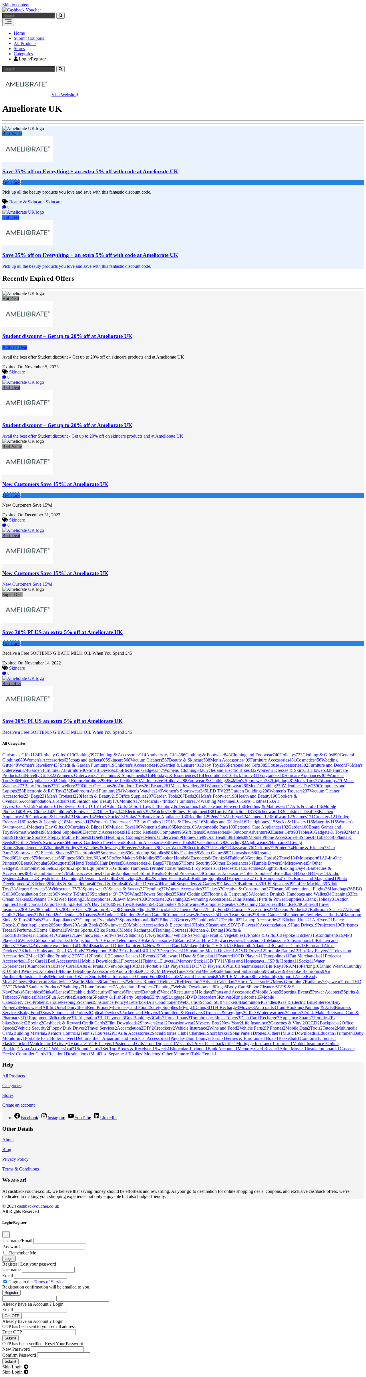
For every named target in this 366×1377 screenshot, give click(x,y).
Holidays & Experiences (177, 775)
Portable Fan (37, 1038)
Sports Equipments (93, 868)
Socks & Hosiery (294, 821)
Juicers (138, 945)
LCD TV (94, 806)
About (8, 1139)
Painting (164, 986)
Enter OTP (12, 1331)
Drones (260, 1033)
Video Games (213, 852)
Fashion (146, 904)
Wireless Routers (143, 981)
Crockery (325, 816)
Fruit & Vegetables (229, 935)
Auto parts (265, 1007)
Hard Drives (304, 924)
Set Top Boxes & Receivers (128, 1048)
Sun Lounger (200, 1038)
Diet (100, 837)
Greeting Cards (263, 857)
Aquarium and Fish (120, 1038)
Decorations (217, 775)
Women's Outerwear (78, 775)
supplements (31, 847)
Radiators (314, 981)
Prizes (199, 1043)
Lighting (283, 780)
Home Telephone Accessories (88, 971)
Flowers (322, 770)
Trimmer (345, 1033)
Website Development (194, 986)
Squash (165, 1043)
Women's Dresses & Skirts (283, 770)
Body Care (238, 986)
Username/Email (17, 1240)
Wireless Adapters (41, 971)
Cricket (22, 1043)
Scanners (87, 1002)
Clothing (85, 754)
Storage (85, 816)
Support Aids (293, 976)
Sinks (49, 992)
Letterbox (138, 1002)
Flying (187, 1007)
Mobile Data (297, 1028)
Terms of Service (49, 1281)
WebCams (189, 1002)
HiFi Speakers (278, 883)
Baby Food (31, 1012)
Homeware (194, 837)
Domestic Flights (136, 909)
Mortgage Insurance (255, 1043)
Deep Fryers (172, 950)
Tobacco (326, 837)
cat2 (72, 1048)
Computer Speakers (223, 904)
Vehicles (28, 997)
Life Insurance (256, 1022)
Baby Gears (78, 909)
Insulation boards (323, 1048)
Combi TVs (52, 909)
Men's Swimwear (49, 842)
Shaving (130, 878)
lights (273, 868)
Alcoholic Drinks (269, 894)
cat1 (163, 1022)
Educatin (327, 1033)
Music (21, 986)
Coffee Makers (124, 857)
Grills (219, 1038)
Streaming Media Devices (211, 950)
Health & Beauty (99, 796)
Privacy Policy (15, 1159)
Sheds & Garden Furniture (87, 765)
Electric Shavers (57, 852)
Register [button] (9, 1264)
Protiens (41, 1002)
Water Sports (90, 976)
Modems (153, 1053)
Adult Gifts (120, 806)
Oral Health (219, 837)
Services (24, 1002)
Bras (27, 863)
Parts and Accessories (234, 992)
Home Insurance (99, 986)
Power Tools (182, 842)
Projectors (328, 924)
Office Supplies (135, 796)
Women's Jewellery (39, 765)
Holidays (291, 754)
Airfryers (322, 919)
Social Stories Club (170, 1033)
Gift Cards (32, 904)
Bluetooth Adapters (253, 945)
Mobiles (149, 857)
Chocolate (157, 899)
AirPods (78, 950)
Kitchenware (269, 811)
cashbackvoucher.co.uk (38, 1206)
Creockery (164, 1028)
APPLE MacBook (236, 976)
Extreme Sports (32, 837)
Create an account (18, 1105)
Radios (185, 940)
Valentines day (211, 842)
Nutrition (47, 806)
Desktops (263, 847)
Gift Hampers (269, 878)
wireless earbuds (326, 914)
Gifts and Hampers (132, 868)
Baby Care (67, 966)
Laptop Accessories (262, 919)
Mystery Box (209, 1022)
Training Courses (173, 930)
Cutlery (89, 857)
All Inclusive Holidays (163, 780)
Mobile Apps (268, 992)
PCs (231, 966)
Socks (306, 961)
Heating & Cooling (125, 837)
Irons (152, 1043)
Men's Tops (308, 780)
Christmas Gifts (20, 754)
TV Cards (183, 1043)
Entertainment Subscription (240, 971)
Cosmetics (308, 760)
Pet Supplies (261, 873)
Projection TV (88, 940)
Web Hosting (72, 899)
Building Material (30, 1033)
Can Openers (114, 981)
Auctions (85, 997)
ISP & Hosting (283, 961)
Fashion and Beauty (97, 801)
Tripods (200, 1048)
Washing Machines (221, 801)
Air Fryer (236, 816)
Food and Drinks (55, 940)
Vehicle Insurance (192, 1028)
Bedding (199, 816)
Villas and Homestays (246, 961)
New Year (232, 1022)
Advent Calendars (219, 981)
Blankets (112, 914)
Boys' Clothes (38, 811)
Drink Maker (316, 1012)
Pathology (72, 986)
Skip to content (15, 4)
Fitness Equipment (194, 811)
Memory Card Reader (258, 1048)
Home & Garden (84, 842)
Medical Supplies (64, 832)
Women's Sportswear (184, 790)
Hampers (28, 914)
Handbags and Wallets (309, 894)
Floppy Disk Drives (68, 1028)
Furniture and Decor (330, 765)
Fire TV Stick (219, 945)
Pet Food (49, 914)
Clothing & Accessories (121, 754)
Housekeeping (63, 1002)
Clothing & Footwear (208, 754)
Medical (153, 801)
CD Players (250, 955)
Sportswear (28, 852)
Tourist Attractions (234, 811)
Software (282, 816)
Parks (18, 992)
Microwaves (298, 863)
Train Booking (290, 1007)
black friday (245, 775)
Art (103, 857)
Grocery (185, 919)
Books (151, 847)
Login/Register (32, 58)
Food (306, 873)
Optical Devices (105, 1012)
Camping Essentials (99, 919)
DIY (148, 1028)
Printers (283, 847)
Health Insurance (119, 976)
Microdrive (62, 1017)
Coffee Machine (310, 883)
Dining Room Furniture (82, 780)
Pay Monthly (267, 976)
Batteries (26, 935)
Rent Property (100, 1007)
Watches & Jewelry (103, 847)
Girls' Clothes (257, 801)
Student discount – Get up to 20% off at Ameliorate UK (67, 336)
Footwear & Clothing (210, 780)
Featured (227, 955)
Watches (163, 811)
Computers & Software (180, 904)
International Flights (309, 888)
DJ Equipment (37, 1017)
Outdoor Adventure (252, 832)
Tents (349, 981)
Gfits (250, 1012)
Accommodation (39, 801)
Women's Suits (157, 827)
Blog (6, 1149)
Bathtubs (151, 992)
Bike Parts (108, 930)
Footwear (71, 806)
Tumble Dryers (269, 863)
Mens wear (31, 1007)
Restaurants (185, 992)
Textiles (136, 1053)
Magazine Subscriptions (292, 940)
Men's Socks (111, 816)
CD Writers (55, 1048)
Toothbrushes (203, 1017)
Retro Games (270, 914)
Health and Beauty (257, 796)
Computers (172, 832)
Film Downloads (123, 1022)
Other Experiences (234, 863)
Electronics (138, 811)
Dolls (84, 945)
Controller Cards (32, 1053)
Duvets (168, 961)
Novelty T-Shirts (74, 894)
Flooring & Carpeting (229, 894)
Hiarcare (79, 1043)
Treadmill (231, 919)
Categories (23, 53)
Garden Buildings (249, 790)
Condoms (309, 1038)
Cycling (236, 842)
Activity (61, 1043)
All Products (25, 43)
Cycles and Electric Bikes (229, 770)
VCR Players (101, 1043)
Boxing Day (294, 868)
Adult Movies (293, 1048)
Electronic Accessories (105, 832)
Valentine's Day (300, 785)
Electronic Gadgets (142, 770)
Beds (193, 796)
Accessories (219, 832)
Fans (26, 945)
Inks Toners (228, 1017)
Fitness (71, 857)
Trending (155, 888)
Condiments (330, 935)
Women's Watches (142, 790)
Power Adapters (327, 992)
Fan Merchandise (307, 955)
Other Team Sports (237, 914)
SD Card (170, 976)
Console (46, 935)
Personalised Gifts (247, 765)
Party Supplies (138, 997)
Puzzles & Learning (45, 821)
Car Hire (204, 940)
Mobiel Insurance (309, 1043)
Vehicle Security (33, 1028)
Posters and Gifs (130, 1043)
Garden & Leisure (181, 765)
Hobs (201, 924)
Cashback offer (221, 1043)
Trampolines (276, 955)
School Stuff (212, 1002)
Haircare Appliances (306, 775)
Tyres (320, 873)
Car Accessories (154, 1038)
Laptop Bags (105, 909)
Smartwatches (115, 852)
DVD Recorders (203, 997)
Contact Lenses (126, 955)
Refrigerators (189, 981)
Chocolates (166, 909)
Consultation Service (36, 894)
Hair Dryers (113, 863)
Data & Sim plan (200, 955)
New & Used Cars (166, 945)
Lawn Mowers (130, 899)
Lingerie (26, 857)
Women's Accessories (48, 760)
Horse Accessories (255, 981)
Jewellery (70, 785)
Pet (83, 1007)
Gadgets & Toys (331, 832)
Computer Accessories (225, 873)
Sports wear (96, 888)
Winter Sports (81, 930)
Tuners (183, 971)
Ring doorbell (247, 997)
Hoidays (205, 992)
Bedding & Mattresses (268, 806)
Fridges (74, 847)
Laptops (332, 780)
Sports (66, 868)
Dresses (208, 914)
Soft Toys (146, 806)
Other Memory (176, 1053)
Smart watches (31, 832)
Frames (118, 992)
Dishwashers (242, 852)
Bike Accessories (159, 940)
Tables (306, 832)
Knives (226, 997)
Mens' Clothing (265, 785)
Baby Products (41, 785)
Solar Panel (241, 1033)
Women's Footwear (227, 785)
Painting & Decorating (181, 806)
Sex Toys (125, 904)
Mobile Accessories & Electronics (161, 924)
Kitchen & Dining (209, 930)
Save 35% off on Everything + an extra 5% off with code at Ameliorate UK (90, 171)
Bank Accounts (223, 1048)
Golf (146, 878)
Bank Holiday (321, 899)
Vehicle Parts (252, 1028)
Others (275, 1033)
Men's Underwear (163, 837)
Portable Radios (281, 950)
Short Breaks (155, 873)
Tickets (232, 1002)
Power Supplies (160, 894)
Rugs (221, 986)
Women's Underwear (114, 821)
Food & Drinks (112, 883)
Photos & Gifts (263, 935)
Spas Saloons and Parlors (66, 1012)
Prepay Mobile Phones (71, 837)
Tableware (171, 955)
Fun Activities (62, 997)
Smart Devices (105, 770)
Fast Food (132, 950)
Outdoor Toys (135, 785)
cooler (20, 1022)
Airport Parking (60, 904)
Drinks (220, 857)
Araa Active (32, 1048)
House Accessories (287, 765)
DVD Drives (251, 950)
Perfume (26, 930)
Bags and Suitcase (47, 873)
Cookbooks (208, 919)
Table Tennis (204, 1053)
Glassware (241, 847)
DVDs (82, 955)
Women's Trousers (289, 790)
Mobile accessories (85, 873)
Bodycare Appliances (165, 816)
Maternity (325, 821)
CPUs (151, 950)
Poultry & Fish (109, 997)
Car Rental (247, 899)
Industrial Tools (35, 976)
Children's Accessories (138, 765)
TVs (28, 806)
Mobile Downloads (101, 961)
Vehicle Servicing (191, 935)
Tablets (238, 857)
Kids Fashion (184, 852)
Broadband (287, 873)
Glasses (229, 883)
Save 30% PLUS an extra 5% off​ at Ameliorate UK (62, 632)
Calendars (70, 914)
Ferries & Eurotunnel (246, 1038)
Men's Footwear (219, 796)
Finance (134, 992)
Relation (57, 1053)
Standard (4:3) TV (111, 894)
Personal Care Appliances (261, 827)
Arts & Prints (93, 966)
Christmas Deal (301, 811)
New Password (16, 1349)
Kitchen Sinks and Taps (45, 950)
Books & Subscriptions (73, 883)
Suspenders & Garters (198, 883)
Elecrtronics (87, 852)
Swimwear (117, 924)
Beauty (160, 785)
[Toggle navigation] (8, 22)
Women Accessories (186, 888)
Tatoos (330, 1028)
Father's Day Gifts (95, 904)
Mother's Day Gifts (49, 827)
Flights (174, 863)
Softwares (115, 935)
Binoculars (181, 1048)
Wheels (29, 940)
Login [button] (58, 1304)
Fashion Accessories (148, 842)
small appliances (62, 919)
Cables (309, 904)
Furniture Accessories (273, 760)
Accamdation (130, 1028)
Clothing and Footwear (255, 754)
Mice (35, 955)
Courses (103, 1033)
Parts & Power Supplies (282, 899)
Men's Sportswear (252, 780)
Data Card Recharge (259, 1017)
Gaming (178, 899)
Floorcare (131, 961)
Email (7, 1275)
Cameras (259, 816)
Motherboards (63, 976)
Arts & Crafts (307, 806)
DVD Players (245, 924)
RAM (293, 966)
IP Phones (275, 1028)
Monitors (130, 801)
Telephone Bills (104, 950)
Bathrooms (251, 883)
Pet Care (38, 961)
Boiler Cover (63, 1038)
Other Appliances (35, 924)
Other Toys (111, 811)
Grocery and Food (132, 1007)
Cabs (158, 1017)
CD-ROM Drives (159, 971)
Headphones (260, 821)
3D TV (216, 961)
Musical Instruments (199, 976)
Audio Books (129, 971)
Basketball (289, 1038)
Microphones (101, 899)
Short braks (218, 1033)
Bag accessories (231, 940)
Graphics (34, 992)
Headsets (230, 868)
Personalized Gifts (102, 878)
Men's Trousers (64, 796)
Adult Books (91, 924)
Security (101, 992)
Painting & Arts (320, 1007)
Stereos (325, 1002)
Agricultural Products (135, 986)
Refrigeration (86, 1017)
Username (11, 1269)
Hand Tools (87, 863)
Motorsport (309, 857)
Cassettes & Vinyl (287, 1022)
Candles (270, 1002)
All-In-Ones (54, 1007)
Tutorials (283, 1043)
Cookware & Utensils (52, 816)
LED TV (218, 790)
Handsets (290, 904)
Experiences (241, 878)
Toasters (92, 914)
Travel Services (102, 1028)
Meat (43, 997)
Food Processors (186, 873)
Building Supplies (210, 878)
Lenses (62, 992)
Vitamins (55, 847)
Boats (272, 1038)
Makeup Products (291, 909)
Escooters (201, 857)
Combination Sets (40, 868)
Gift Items (195, 832)
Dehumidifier (89, 1038)
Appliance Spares (296, 1017)
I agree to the (36, 1281)
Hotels (240, 837)
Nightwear (258, 842)
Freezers (133, 847)
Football (100, 955)
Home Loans (177, 1017)
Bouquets (63, 863)
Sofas (134, 816)
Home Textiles (123, 780)
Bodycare (41, 981)
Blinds (168, 919)
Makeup (194, 945)
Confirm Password (19, 1355)
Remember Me (22, 1252)
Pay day (178, 1038)
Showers (149, 1022)
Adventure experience (55, 945)
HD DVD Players (206, 966)
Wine (137, 894)
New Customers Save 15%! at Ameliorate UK (55, 484)
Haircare (280, 842)
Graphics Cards (289, 945)
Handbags (341, 888)
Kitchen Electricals (172, 878)
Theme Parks (193, 909)
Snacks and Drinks (110, 945)
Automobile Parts (216, 827)
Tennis (87, 1033)
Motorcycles (49, 857)
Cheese (23, 981)
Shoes (308, 837)
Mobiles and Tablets (224, 821)
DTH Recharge (224, 1007)
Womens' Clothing (183, 770)
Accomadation (275, 924)
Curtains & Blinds (89, 827)
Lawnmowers (89, 935)
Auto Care (153, 914)
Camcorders (42, 966)
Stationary (137, 935)
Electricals (197, 847)
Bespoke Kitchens (298, 935)
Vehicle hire (41, 1043)
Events (151, 955)
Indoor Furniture (182, 801)
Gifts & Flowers (185, 821)
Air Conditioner (163, 1002)
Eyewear (333, 981)
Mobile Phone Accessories (274, 837)
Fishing (151, 961)
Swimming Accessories (211, 899)
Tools (316, 1028)
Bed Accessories (65, 961)
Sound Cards (89, 1048)
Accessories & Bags (146, 863)
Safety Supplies (165, 1007)
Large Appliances (122, 873)
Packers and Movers (140, 1012)
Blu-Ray (276, 966)
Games (304, 816)
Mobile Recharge (137, 930)
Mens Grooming (289, 981)
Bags (39, 796)
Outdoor (132, 914)
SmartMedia (203, 971)
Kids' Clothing (191, 894)
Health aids (81, 992)
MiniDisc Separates (109, 1053)
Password (11, 1246)
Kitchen (40, 883)
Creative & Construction (246, 888)
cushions (258, 940)
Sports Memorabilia (140, 919)
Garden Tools (169, 796)
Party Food (219, 909)
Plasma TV (45, 899)
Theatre (280, 888)
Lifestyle (219, 847)
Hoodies (322, 1017)
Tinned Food (148, 976)
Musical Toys (124, 827)
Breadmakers (251, 966)
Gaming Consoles (261, 904)
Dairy (72, 1007)
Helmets (168, 981)
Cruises (65, 935)
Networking (121, 966)
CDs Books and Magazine (310, 878)
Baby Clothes (152, 821)
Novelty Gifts (40, 775)
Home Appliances (37, 780)
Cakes (214, 888)
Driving (160, 997)
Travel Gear (115, 842)
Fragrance (271, 775)
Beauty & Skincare (26, 201)
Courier (295, 1012)
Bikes (31, 909)
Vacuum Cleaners (149, 760)
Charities (198, 1033)
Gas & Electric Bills (298, 1002)
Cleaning (341, 894)
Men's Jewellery (188, 785)
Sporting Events (296, 992)
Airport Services (33, 888)
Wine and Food (224, 1028)
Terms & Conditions (20, 1168)
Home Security (199, 863)
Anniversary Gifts (165, 754)
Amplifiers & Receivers (182, 1012)
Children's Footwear (76, 811)
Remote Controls (63, 1033)
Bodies (30, 878)
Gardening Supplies (150, 852)
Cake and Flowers (225, 806)
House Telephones (123, 940)
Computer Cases (182, 914)
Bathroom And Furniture (96, 790)
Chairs (67, 801)
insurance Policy (112, 1002)
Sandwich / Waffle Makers (76, 981)
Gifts (24, 842)
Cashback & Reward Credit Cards (75, 1022)
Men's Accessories (230, 760)
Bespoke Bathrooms (304, 971)
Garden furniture (46, 770)
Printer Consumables (173, 868)
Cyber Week (172, 847)
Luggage (177, 997)
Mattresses (79, 821)
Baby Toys (214, 765)
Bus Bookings (139, 1017)
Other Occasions (100, 785)
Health (168, 883)
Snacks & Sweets (127, 888)
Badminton (251, 1002)
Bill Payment (112, 1017)
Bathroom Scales (327, 909)
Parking (310, 966)
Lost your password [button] (38, 1264)
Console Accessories (252, 909)
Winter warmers (271, 1012)
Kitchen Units (297, 919)
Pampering (297, 914)
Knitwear (275, 971)
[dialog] (183, 1297)
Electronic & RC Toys (47, 790)
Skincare (53, 201)
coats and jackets (89, 760)
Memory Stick (192, 961)
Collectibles (253, 868)
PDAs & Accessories (132, 1033)
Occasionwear (182, 1022)
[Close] (6, 1234)
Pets (217, 816)
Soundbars (65, 924)
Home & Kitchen (311, 847)
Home (19, 33)
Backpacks (331, 1022)
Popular (42, 863)
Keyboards (161, 935)
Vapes (167, 992)
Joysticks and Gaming (61, 878)
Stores (19, 48)
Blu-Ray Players (315, 950)
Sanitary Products (45, 986)
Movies (247, 1007)
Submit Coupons (29, 38)
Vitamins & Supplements (126, 775)
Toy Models (207, 868)
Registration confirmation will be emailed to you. (46, 1286)
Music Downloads (300, 1033)
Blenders (185, 827)
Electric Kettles (144, 832)
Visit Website (63, 94)
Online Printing (58, 955)
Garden (298, 827)
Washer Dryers (144, 883)
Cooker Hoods (174, 857)
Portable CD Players (167, 966)
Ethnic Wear (332, 966)
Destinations (78, 1053)
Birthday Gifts (56, 754)
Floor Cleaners (263, 986)
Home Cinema (51, 930)
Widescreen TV (66, 888)
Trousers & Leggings (225, 1012)
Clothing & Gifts (321, 754)
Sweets (162, 1048)
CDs (140, 966)
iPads (38, 919)
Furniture (77, 770)
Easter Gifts (285, 832)
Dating (201, 1007)
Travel (288, 857)
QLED (312, 1022)
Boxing (35, 1022)
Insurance (219, 924)
